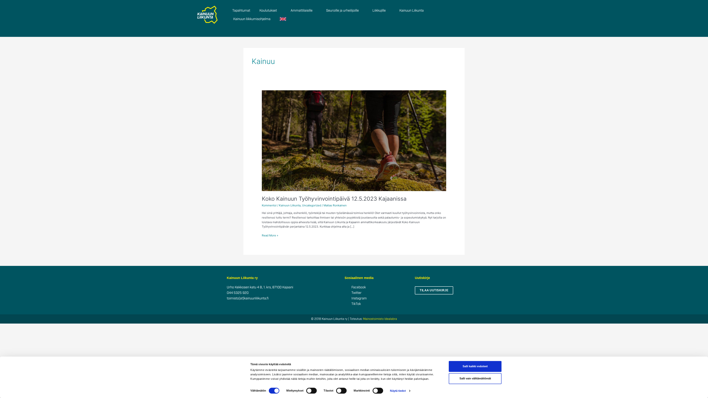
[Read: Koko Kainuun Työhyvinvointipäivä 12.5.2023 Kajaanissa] (354, 140)
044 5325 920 (238, 292)
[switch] (311, 391)
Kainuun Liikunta (290, 205)
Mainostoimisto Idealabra (380, 318)
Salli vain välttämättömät (475, 378)
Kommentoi (269, 205)
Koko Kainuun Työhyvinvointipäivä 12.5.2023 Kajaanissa (334, 198)
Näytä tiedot (398, 390)
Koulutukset (268, 10)
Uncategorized (311, 205)
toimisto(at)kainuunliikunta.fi (248, 298)
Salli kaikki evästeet (475, 366)
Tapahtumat (241, 10)
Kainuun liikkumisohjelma (251, 19)
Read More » (270, 235)
